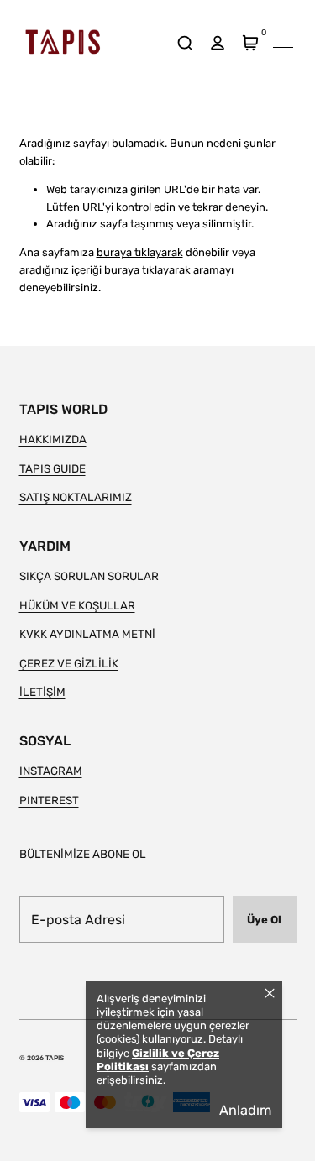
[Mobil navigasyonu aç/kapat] (283, 42)
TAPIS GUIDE (52, 468)
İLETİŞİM (42, 691)
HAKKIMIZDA (53, 439)
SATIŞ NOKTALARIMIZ (75, 497)
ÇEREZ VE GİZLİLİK (68, 663)
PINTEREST (49, 800)
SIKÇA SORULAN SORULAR (89, 576)
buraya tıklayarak (140, 252)
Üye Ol (264, 919)
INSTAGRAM (50, 770)
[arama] (185, 43)
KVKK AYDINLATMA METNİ (87, 634)
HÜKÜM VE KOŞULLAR (77, 605)
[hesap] (218, 43)
